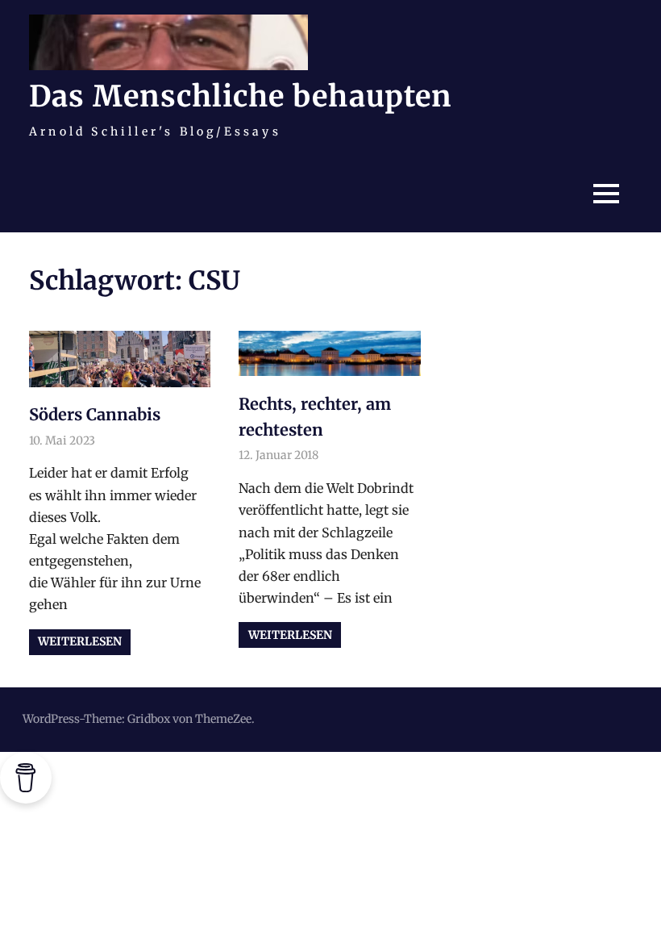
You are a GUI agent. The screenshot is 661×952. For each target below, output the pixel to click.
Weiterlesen (80, 641)
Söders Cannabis (94, 414)
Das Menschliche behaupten (240, 96)
